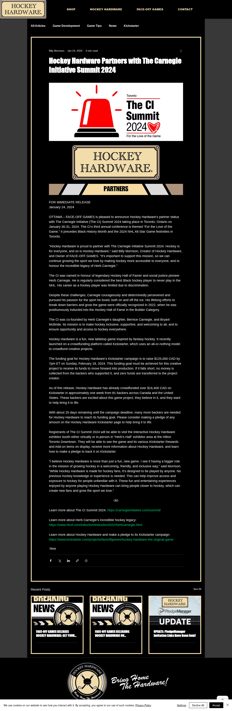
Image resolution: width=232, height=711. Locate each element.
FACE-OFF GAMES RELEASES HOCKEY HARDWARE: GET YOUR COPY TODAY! (55, 633)
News (113, 25)
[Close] (227, 705)
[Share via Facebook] (50, 560)
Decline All (198, 705)
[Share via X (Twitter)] (59, 560)
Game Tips (94, 25)
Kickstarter (131, 25)
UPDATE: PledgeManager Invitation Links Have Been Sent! (175, 633)
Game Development (66, 25)
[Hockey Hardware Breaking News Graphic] (57, 611)
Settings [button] (181, 705)
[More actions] (181, 51)
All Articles (38, 25)
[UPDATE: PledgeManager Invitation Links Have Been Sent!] (174, 611)
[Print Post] (86, 560)
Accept (216, 705)
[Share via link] (77, 560)
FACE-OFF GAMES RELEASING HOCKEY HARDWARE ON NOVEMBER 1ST (112, 633)
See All (197, 589)
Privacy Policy (143, 705)
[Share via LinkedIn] (68, 560)
